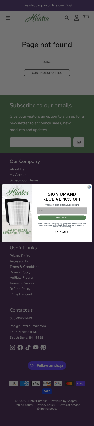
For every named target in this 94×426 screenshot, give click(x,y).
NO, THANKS (62, 232)
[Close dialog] (89, 186)
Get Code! (61, 217)
